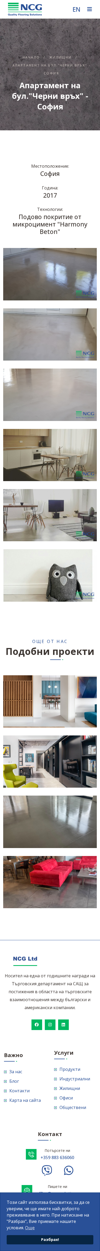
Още (30, 1228)
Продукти (69, 1069)
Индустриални (74, 1079)
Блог (14, 1081)
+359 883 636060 (57, 1157)
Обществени (72, 1107)
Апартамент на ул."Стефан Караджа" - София (61, 741)
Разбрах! (50, 1239)
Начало (31, 57)
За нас (15, 1072)
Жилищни (60, 57)
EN (77, 9)
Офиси (66, 1098)
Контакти (19, 1091)
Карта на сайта (25, 1100)
